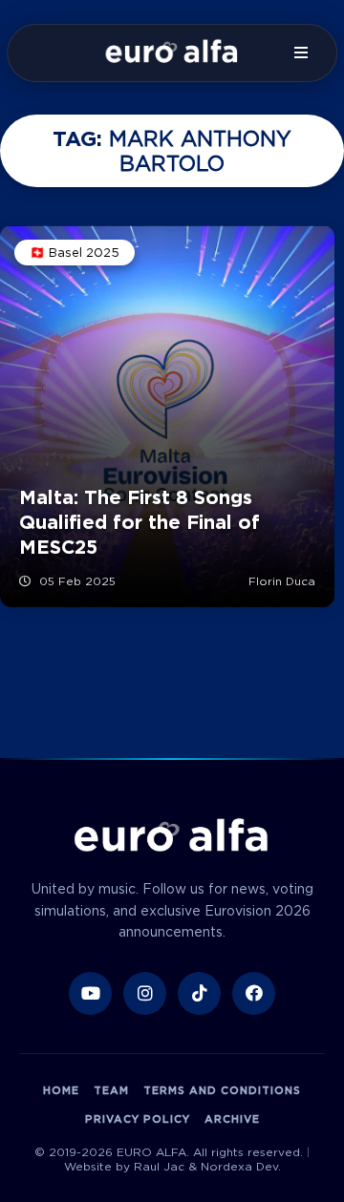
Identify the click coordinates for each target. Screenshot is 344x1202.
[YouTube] (90, 993)
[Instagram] (144, 993)
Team (111, 1090)
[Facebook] (253, 993)
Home (61, 1090)
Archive (232, 1119)
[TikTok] (199, 993)
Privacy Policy (137, 1119)
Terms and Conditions (222, 1090)
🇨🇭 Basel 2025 (74, 252)
